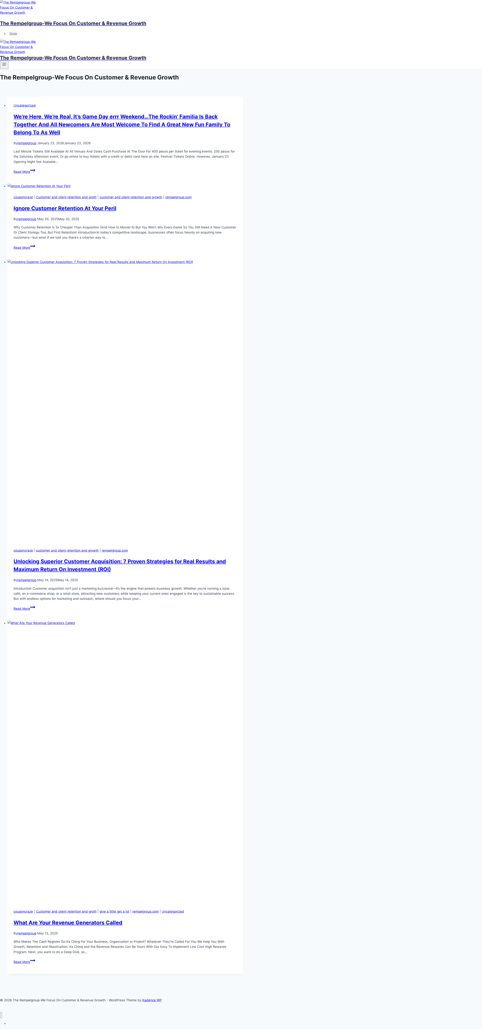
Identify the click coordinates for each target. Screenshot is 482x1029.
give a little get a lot (114, 911)
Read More (24, 172)
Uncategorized (25, 105)
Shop (13, 33)
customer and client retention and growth (131, 197)
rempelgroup (26, 143)
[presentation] (125, 186)
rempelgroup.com (178, 197)
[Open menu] (4, 65)
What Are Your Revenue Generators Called (68, 922)
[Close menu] (1, 1015)
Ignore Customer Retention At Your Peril (65, 208)
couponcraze (23, 197)
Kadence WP (152, 1000)
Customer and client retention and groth (66, 197)
